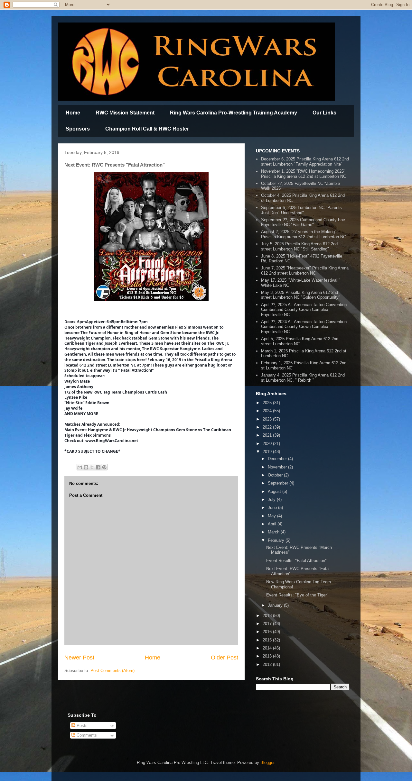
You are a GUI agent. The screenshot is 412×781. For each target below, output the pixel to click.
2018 (268, 615)
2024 (268, 410)
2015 (268, 640)
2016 (268, 631)
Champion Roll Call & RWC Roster (147, 129)
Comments (86, 735)
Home (73, 112)
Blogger (267, 762)
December (278, 458)
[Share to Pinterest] (104, 467)
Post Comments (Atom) (112, 670)
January (276, 605)
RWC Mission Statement (125, 112)
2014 (268, 648)
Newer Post (79, 657)
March (274, 532)
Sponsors (78, 129)
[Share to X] (92, 467)
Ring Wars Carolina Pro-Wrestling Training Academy (233, 112)
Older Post (224, 657)
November (278, 467)
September (278, 483)
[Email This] (80, 467)
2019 (268, 451)
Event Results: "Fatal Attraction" (296, 560)
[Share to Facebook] (98, 467)
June (273, 507)
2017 (268, 623)
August (275, 491)
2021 (268, 435)
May (272, 515)
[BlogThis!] (86, 467)
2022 (268, 427)
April (272, 524)
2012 (268, 664)
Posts (81, 725)
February (277, 540)
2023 (268, 419)
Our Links (324, 112)
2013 (268, 656)
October (276, 475)
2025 (268, 402)
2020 (268, 443)
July (272, 499)
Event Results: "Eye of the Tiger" (297, 595)
